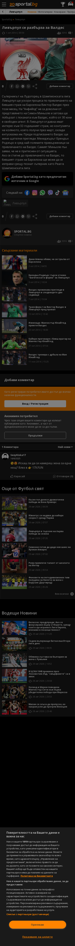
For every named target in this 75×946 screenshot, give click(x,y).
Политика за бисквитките (37, 875)
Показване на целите (37, 936)
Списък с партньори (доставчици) (27, 914)
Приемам (37, 924)
